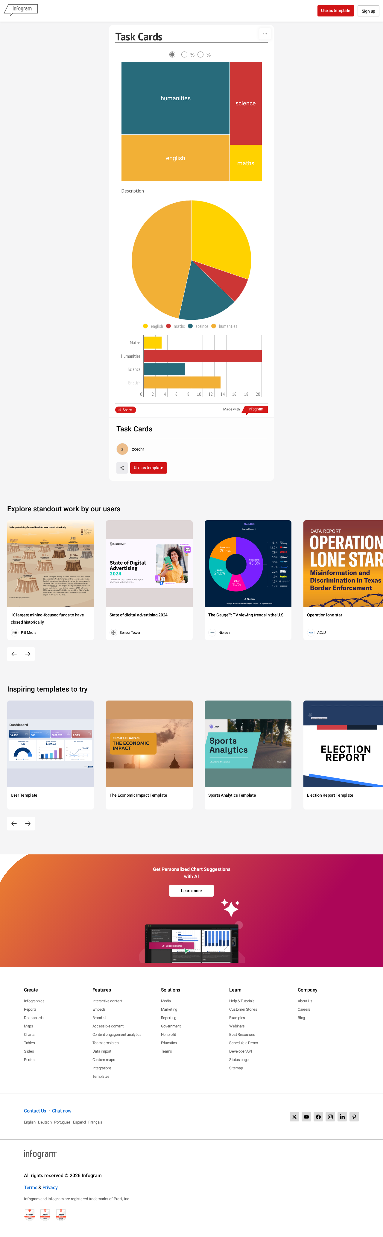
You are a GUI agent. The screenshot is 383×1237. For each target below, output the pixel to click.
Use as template (336, 10)
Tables (29, 1043)
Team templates (105, 1043)
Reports (30, 1009)
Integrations (102, 1068)
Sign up (368, 11)
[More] (265, 34)
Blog (301, 1017)
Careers (304, 1009)
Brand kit (99, 1017)
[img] (175, 98)
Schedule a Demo (243, 1043)
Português (62, 1122)
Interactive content (107, 1001)
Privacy (50, 1187)
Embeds (99, 1009)
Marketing (169, 1009)
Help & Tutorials (241, 1001)
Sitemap (236, 1068)
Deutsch (45, 1122)
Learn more (191, 890)
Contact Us (35, 1111)
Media (166, 1001)
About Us (305, 1001)
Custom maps (103, 1059)
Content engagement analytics (117, 1034)
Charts (29, 1034)
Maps (28, 1026)
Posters (30, 1059)
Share (127, 410)
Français (95, 1122)
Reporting (168, 1017)
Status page (239, 1059)
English (30, 1122)
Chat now (62, 1111)
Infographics (34, 1001)
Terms (30, 1187)
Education (169, 1043)
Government (171, 1026)
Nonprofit (168, 1034)
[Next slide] (28, 654)
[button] (154, 326)
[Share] (122, 468)
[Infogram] (21, 10)
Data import (101, 1051)
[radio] (175, 54)
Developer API (240, 1051)
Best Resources (242, 1034)
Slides (29, 1051)
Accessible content (108, 1026)
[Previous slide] (14, 654)
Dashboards (34, 1017)
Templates (101, 1076)
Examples (237, 1017)
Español (79, 1122)
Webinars (237, 1026)
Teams (166, 1051)
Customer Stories (243, 1009)
